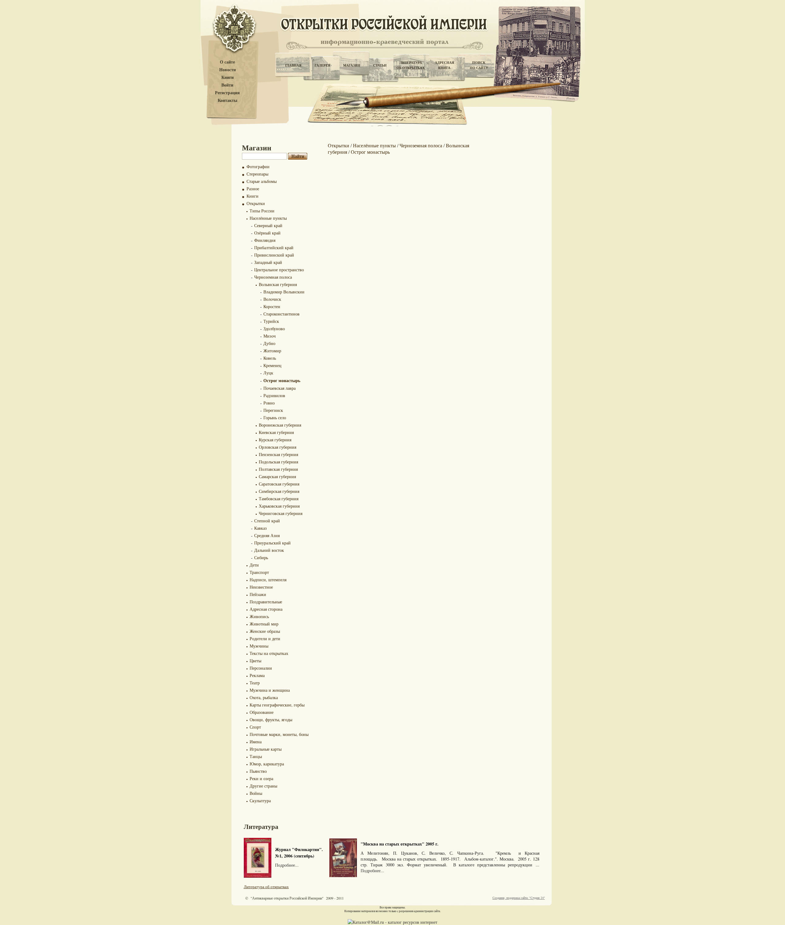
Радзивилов (274, 395)
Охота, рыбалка (264, 697)
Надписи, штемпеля (268, 579)
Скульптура (260, 800)
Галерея (322, 65)
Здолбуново (274, 328)
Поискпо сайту (479, 65)
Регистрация (227, 93)
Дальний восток (269, 550)
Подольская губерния (278, 462)
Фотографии (258, 166)
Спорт (255, 727)
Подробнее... (287, 865)
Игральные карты (265, 749)
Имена (256, 742)
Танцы (256, 756)
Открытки (256, 203)
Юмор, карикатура (267, 764)
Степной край (267, 521)
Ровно (269, 403)
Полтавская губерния (278, 469)
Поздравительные (266, 602)
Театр (255, 683)
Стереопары (257, 174)
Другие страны (263, 786)
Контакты (227, 100)
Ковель (269, 358)
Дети (254, 565)
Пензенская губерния (278, 454)
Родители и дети (265, 638)
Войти (227, 85)
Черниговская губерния (280, 513)
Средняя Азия (267, 535)
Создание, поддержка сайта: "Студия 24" (518, 898)
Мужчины (259, 646)
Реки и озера (261, 778)
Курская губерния (275, 440)
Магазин (351, 65)
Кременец (272, 365)
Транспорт (259, 572)
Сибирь (261, 557)
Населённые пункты (268, 218)
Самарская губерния (277, 476)
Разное (253, 189)
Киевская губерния (276, 432)
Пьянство (258, 771)
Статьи (380, 65)
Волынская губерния (278, 284)
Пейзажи (258, 594)
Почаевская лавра (279, 388)
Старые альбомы (262, 181)
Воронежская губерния (280, 425)
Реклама (257, 675)
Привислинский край (274, 255)
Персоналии (261, 668)
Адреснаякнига (444, 65)
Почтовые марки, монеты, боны (279, 734)
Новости (227, 70)
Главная (293, 65)
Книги (227, 77)
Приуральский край (272, 543)
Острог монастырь (281, 380)
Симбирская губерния (279, 491)
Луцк (268, 373)
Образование (262, 712)
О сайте (227, 62)
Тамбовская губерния (278, 498)
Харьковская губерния (279, 506)
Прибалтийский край (273, 247)
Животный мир (264, 624)
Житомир (272, 351)
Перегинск (273, 410)
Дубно (269, 343)
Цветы (255, 661)
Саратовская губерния (279, 484)
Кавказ (260, 528)
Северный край (268, 225)
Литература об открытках (266, 886)
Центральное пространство (279, 270)
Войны (256, 793)
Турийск (271, 321)
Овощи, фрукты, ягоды (271, 719)
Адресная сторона (266, 609)
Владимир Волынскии (283, 292)
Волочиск (272, 299)
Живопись (259, 616)
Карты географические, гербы (277, 705)
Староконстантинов (281, 314)
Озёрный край (267, 233)
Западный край (268, 262)
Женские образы (265, 631)
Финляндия (264, 240)
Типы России (262, 211)
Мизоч (269, 336)
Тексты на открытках (269, 653)
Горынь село (274, 417)
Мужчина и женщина (270, 690)
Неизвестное (261, 587)
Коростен (271, 306)
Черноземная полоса (273, 277)
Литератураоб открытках (410, 65)
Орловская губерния (277, 447)
